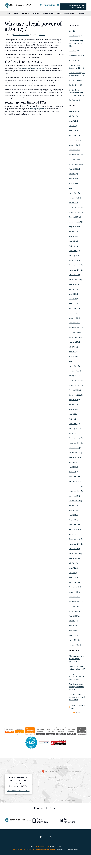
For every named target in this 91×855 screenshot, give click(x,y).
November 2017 (74, 602)
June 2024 (72, 236)
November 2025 (74, 155)
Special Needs (74, 85)
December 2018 (74, 539)
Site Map (22, 849)
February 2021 (74, 428)
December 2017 (74, 597)
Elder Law (42, 35)
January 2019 (73, 534)
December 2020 (74, 438)
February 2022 (74, 371)
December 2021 (74, 380)
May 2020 (72, 467)
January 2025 (73, 203)
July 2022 (72, 347)
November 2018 (74, 544)
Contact (82, 13)
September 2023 (75, 279)
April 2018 (72, 577)
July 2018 (72, 563)
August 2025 (73, 169)
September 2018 (75, 553)
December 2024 (74, 207)
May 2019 (72, 515)
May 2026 (72, 126)
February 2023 (74, 313)
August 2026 (73, 111)
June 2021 (72, 409)
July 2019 (72, 505)
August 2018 (73, 558)
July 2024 (72, 231)
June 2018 (72, 568)
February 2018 (74, 587)
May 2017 (72, 630)
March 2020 (73, 477)
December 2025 (74, 150)
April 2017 (72, 635)
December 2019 (74, 486)
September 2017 (75, 611)
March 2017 (73, 640)
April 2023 (72, 304)
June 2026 (72, 121)
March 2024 (73, 251)
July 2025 (72, 174)
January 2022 (73, 376)
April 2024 (72, 246)
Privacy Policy (30, 849)
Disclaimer (16, 849)
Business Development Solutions (45, 849)
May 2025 (72, 183)
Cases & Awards (48, 13)
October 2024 (74, 217)
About (16, 13)
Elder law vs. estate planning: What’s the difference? (76, 687)
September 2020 (75, 453)
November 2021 (74, 385)
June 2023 (72, 294)
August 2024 (73, 227)
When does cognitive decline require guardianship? (76, 659)
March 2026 (73, 135)
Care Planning (74, 36)
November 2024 (74, 212)
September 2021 (75, 395)
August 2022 (73, 342)
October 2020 (74, 448)
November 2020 (74, 443)
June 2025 (72, 179)
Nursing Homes (74, 80)
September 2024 (75, 222)
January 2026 (73, 145)
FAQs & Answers (69, 13)
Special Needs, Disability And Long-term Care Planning (76, 92)
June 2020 (72, 462)
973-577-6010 (48, 5)
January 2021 (73, 433)
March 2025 (73, 193)
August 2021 (73, 400)
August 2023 (73, 284)
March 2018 (73, 582)
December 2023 (74, 265)
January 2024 (73, 260)
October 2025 (74, 159)
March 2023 (73, 308)
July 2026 (72, 116)
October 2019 (74, 496)
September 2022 (75, 337)
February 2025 (74, 198)
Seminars (36, 13)
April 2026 (72, 130)
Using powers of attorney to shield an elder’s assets (76, 676)
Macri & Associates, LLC (21, 35)
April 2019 (72, 520)
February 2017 (74, 645)
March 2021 (73, 424)
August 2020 (73, 457)
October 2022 (74, 332)
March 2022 (73, 366)
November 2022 (74, 328)
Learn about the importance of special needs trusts (77, 697)
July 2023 (72, 289)
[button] (89, 842)
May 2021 (72, 414)
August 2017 (73, 616)
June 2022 (72, 352)
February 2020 (74, 481)
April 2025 (72, 188)
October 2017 (74, 606)
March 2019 (73, 525)
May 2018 (72, 573)
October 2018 (74, 549)
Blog (59, 13)
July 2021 (72, 404)
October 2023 (74, 275)
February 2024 (74, 255)
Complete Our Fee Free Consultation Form (76, 6)
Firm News (72, 60)
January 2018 (73, 592)
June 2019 (72, 510)
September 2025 (75, 164)
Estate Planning (75, 56)
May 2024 (72, 241)
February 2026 (74, 140)
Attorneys (25, 13)
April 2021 (72, 419)
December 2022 (74, 323)
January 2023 (73, 318)
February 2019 (74, 529)
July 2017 (72, 621)
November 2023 (74, 270)
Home (8, 13)
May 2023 (72, 299)
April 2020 (72, 472)
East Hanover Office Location (18, 791)
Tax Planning (73, 100)
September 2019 (75, 501)
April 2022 (72, 361)
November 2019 (74, 491)
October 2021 (74, 390)
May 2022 (72, 356)
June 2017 (72, 626)
